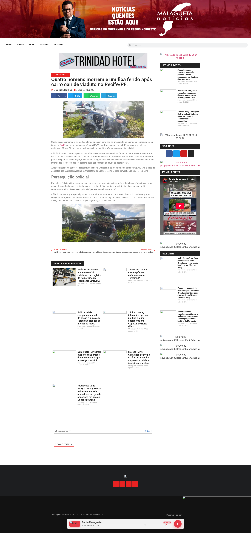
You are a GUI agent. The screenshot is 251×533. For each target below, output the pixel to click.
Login (149, 431)
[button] (59, 95)
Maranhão (44, 44)
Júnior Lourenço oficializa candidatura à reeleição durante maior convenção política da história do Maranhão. (188, 316)
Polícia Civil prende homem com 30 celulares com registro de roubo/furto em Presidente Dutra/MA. (89, 275)
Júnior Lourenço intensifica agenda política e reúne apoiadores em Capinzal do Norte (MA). (138, 319)
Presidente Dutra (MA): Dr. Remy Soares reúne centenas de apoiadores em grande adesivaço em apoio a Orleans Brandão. (89, 392)
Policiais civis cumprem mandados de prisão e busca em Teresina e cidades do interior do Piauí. (89, 318)
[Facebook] (169, 153)
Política (20, 44)
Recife (63, 145)
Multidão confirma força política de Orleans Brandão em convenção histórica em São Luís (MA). (188, 263)
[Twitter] (176, 153)
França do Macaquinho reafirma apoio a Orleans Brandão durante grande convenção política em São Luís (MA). (188, 293)
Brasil (31, 44)
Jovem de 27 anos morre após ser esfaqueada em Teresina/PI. (137, 273)
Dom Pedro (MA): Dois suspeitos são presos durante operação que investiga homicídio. (89, 356)
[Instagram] (191, 153)
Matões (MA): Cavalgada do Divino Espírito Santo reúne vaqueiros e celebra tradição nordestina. (139, 357)
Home (9, 44)
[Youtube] (183, 153)
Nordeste (58, 44)
